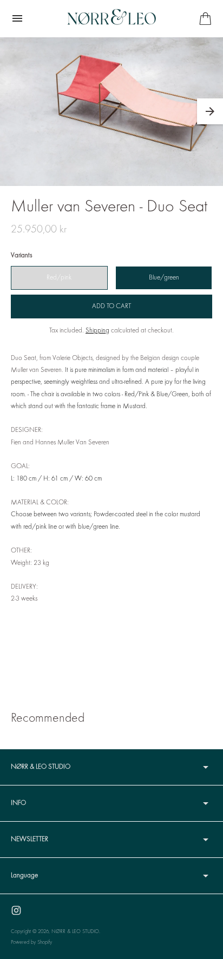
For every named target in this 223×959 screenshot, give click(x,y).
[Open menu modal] (17, 18)
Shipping (97, 331)
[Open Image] (111, 111)
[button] (210, 111)
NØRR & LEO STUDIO (75, 931)
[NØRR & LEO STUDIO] (111, 18)
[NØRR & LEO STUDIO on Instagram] (16, 910)
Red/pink (59, 278)
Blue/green (164, 278)
